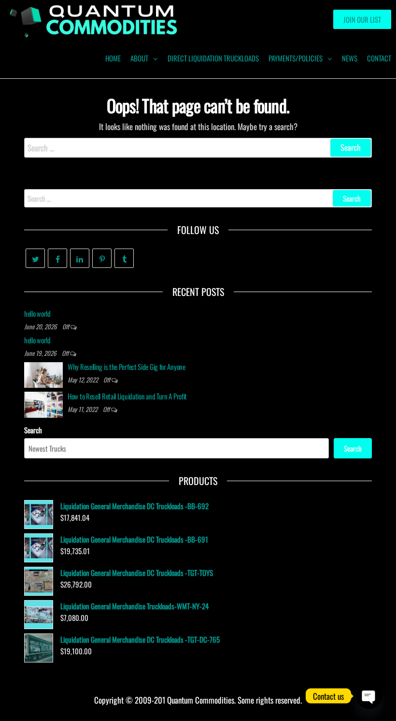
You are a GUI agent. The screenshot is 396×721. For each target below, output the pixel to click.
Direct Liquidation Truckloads (213, 58)
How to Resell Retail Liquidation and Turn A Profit (127, 396)
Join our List (362, 19)
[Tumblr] (124, 258)
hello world (37, 313)
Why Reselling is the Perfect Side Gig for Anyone (126, 366)
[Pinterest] (102, 258)
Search (33, 430)
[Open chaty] (369, 696)
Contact (379, 58)
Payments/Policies (296, 58)
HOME (113, 58)
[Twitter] (35, 258)
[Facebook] (57, 258)
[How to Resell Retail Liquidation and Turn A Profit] (43, 403)
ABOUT (139, 58)
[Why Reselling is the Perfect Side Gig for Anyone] (43, 373)
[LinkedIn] (79, 258)
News (349, 58)
